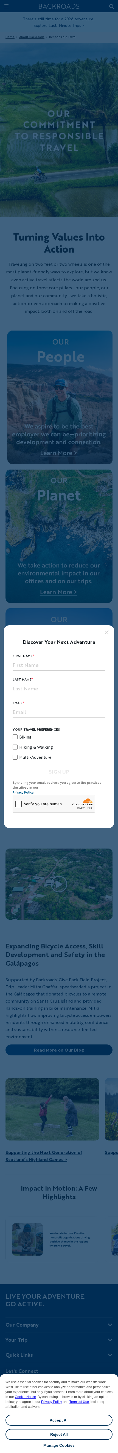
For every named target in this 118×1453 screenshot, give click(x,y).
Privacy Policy (51, 1402)
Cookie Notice (25, 1397)
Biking (25, 737)
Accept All (59, 1420)
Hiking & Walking (36, 747)
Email (18, 703)
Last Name (22, 679)
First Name (22, 655)
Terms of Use (79, 1402)
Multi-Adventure (35, 757)
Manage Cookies (59, 1445)
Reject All (59, 1434)
